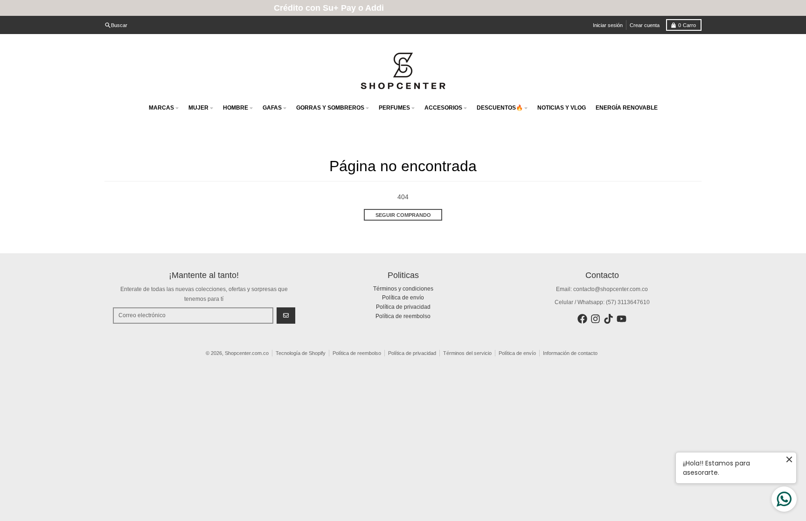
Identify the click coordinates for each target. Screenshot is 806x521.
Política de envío (517, 353)
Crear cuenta (645, 25)
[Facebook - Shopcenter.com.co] (582, 319)
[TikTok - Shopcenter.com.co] (608, 319)
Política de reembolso (357, 353)
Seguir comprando (403, 215)
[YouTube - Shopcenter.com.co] (621, 319)
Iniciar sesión (608, 25)
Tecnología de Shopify (301, 353)
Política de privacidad (412, 353)
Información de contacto (570, 353)
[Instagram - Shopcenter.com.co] (595, 319)
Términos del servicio (467, 353)
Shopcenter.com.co (247, 353)
